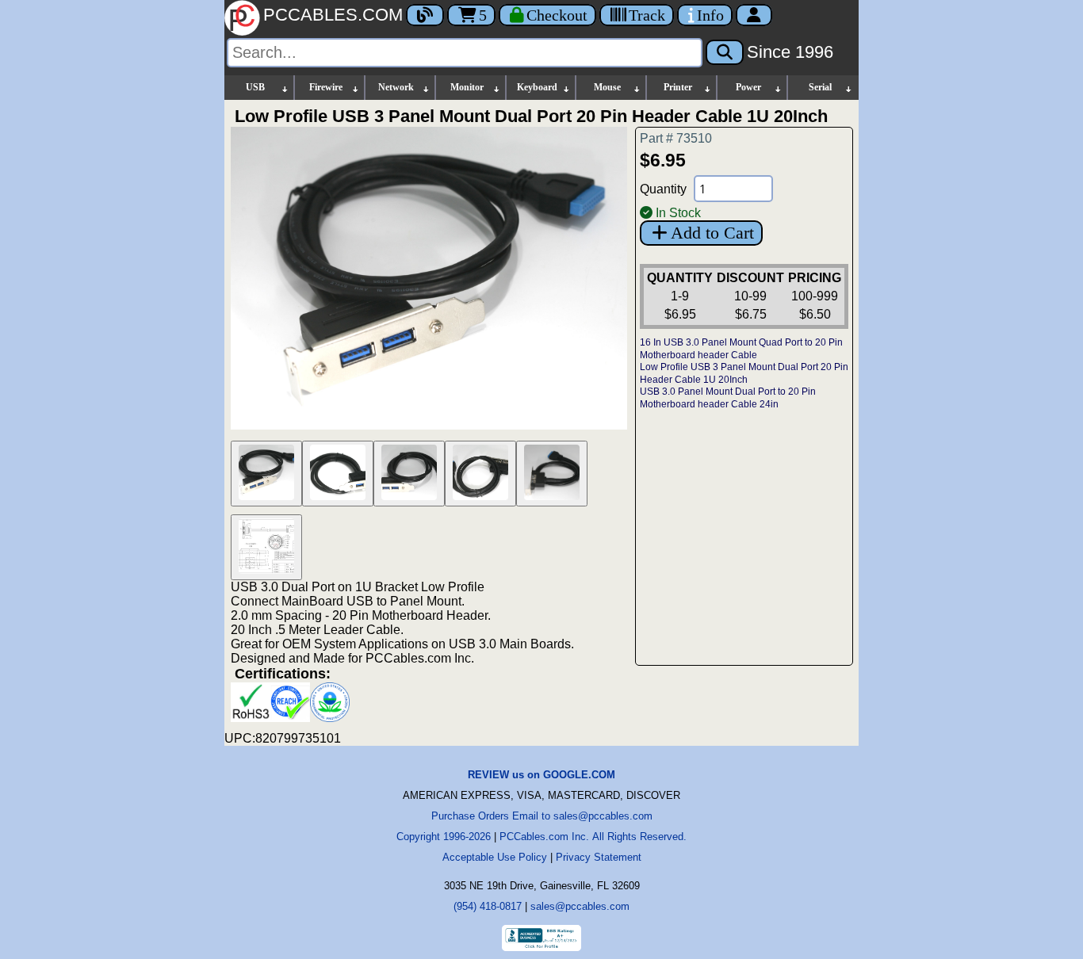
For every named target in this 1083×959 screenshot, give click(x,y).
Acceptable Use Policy (494, 857)
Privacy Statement (598, 857)
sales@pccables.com (580, 906)
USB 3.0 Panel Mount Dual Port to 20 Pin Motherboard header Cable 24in (728, 398)
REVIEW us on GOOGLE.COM (541, 775)
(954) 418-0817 (487, 906)
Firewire (326, 87)
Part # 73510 (676, 138)
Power (748, 87)
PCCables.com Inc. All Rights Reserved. (593, 836)
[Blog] (425, 15)
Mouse (607, 87)
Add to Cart (712, 233)
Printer (678, 87)
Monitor (467, 87)
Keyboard (537, 87)
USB (255, 87)
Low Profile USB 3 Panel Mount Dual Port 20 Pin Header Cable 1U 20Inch (744, 373)
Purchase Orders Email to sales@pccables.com (541, 816)
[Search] (725, 52)
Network (396, 87)
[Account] (754, 15)
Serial (820, 87)
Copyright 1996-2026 (443, 836)
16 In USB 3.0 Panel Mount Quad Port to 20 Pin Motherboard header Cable (741, 349)
